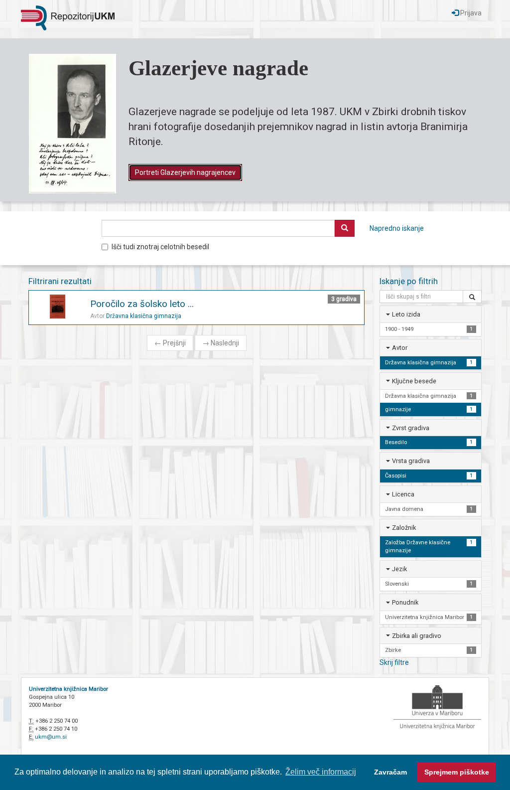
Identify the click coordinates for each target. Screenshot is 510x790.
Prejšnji (170, 343)
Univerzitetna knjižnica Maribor (68, 689)
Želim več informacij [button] (320, 772)
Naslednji (220, 343)
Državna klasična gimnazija (143, 316)
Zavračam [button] (390, 772)
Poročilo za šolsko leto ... (142, 304)
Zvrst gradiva (410, 428)
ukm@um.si (51, 737)
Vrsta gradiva (411, 461)
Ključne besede (414, 381)
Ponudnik (405, 602)
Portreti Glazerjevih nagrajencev (185, 172)
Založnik (404, 527)
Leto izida (406, 314)
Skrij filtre (394, 662)
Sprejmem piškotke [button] (456, 772)
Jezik (399, 569)
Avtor (399, 347)
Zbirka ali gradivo (416, 635)
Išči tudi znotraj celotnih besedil (160, 247)
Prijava (470, 13)
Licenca (403, 494)
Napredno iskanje (397, 228)
